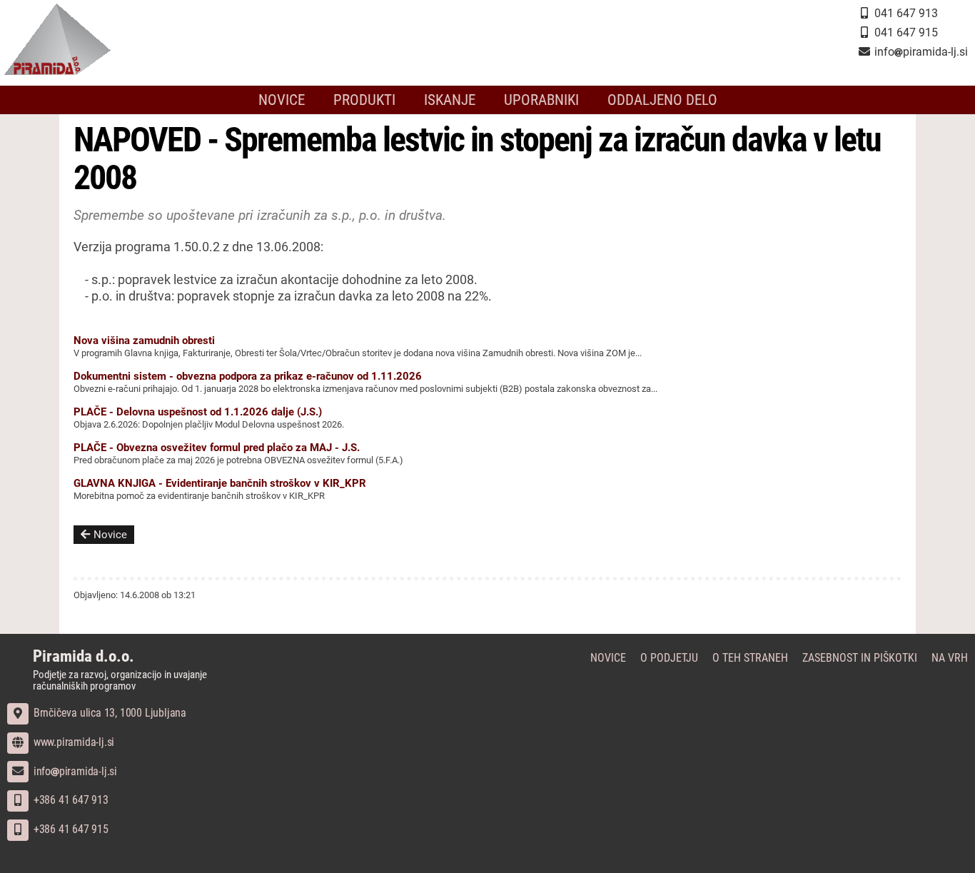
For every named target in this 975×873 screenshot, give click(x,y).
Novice (281, 100)
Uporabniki (541, 100)
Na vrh (949, 658)
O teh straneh (750, 658)
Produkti (364, 100)
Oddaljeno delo (662, 100)
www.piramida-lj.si (72, 742)
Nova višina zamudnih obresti (144, 340)
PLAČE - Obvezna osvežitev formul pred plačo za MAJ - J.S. (217, 447)
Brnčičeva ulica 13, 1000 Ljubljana (108, 713)
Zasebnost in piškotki (859, 658)
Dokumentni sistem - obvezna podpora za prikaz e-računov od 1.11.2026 (248, 376)
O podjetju (669, 658)
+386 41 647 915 (69, 829)
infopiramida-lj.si (74, 771)
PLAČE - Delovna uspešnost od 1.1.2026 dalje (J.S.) (198, 411)
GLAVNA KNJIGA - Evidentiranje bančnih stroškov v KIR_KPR (220, 483)
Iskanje (449, 100)
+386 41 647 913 (69, 800)
